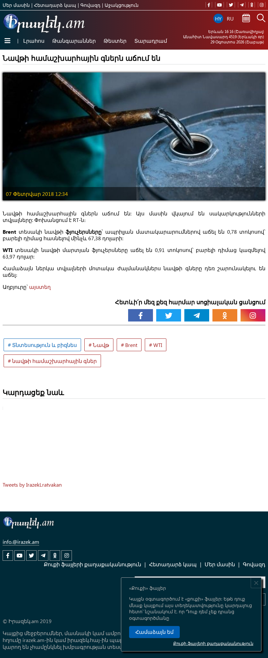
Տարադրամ (150, 40)
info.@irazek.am (21, 541)
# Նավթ (99, 344)
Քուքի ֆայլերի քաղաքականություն (213, 643)
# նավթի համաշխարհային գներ (52, 360)
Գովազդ (90, 5)
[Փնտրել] (261, 19)
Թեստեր (115, 40)
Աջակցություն (122, 5)
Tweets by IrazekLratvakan (32, 484)
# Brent (129, 344)
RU (230, 18)
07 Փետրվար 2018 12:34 (37, 193)
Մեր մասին (16, 5)
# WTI (155, 344)
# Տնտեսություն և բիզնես (42, 344)
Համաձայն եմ (154, 632)
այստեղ (40, 286)
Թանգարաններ (74, 40)
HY (218, 18)
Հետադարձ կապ (55, 5)
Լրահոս (33, 40)
